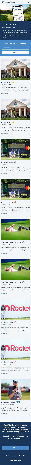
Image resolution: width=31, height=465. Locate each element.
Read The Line (10, 2)
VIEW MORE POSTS (15, 418)
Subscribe (15, 52)
